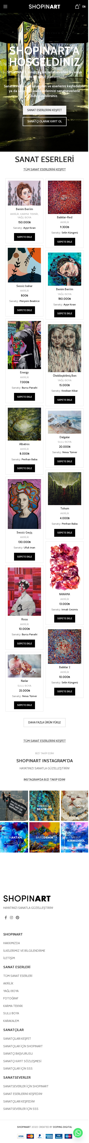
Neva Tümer (69, 452)
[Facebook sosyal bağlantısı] (5, 917)
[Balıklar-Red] (64, 197)
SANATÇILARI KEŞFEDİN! (19, 1101)
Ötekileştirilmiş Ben (64, 375)
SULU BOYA (65, 441)
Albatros (24, 444)
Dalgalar (65, 437)
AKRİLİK (14, 214)
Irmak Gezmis (70, 609)
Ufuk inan (29, 547)
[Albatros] (24, 424)
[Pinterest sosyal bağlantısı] (17, 917)
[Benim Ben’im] (24, 193)
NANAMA (64, 594)
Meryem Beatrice (29, 301)
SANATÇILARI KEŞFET (17, 1039)
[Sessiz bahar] (24, 265)
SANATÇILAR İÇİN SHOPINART (23, 1046)
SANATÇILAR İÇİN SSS (18, 1069)
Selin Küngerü (70, 232)
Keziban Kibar (70, 390)
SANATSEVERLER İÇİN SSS (20, 1109)
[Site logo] (44, 6)
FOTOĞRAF (10, 998)
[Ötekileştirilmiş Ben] (64, 348)
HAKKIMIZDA (11, 943)
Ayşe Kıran (29, 227)
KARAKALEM (11, 1021)
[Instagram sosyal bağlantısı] (11, 917)
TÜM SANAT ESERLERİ (17, 976)
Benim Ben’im (24, 209)
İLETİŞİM (9, 958)
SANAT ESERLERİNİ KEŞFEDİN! (22, 1094)
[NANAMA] (64, 567)
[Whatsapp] (78, 1133)
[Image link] (27, 898)
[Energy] (24, 345)
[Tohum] (64, 488)
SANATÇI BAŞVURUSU (18, 1054)
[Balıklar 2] (64, 646)
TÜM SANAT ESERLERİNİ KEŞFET (44, 169)
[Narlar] (24, 666)
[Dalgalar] (64, 422)
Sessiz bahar (24, 286)
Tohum (64, 508)
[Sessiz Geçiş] (24, 504)
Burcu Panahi (29, 387)
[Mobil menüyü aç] (5, 6)
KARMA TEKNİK (29, 214)
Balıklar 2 (64, 667)
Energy (24, 372)
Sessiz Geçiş (24, 532)
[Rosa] (24, 591)
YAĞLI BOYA (24, 217)
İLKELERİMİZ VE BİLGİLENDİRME (24, 951)
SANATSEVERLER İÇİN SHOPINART (26, 1086)
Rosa (24, 619)
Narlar (24, 681)
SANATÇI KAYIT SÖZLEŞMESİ (22, 1061)
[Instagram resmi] (44, 806)
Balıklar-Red (64, 217)
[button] (24, 237)
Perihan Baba (29, 459)
